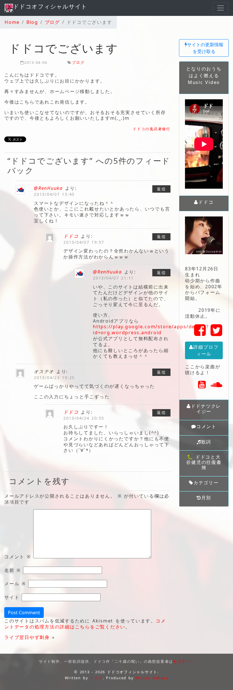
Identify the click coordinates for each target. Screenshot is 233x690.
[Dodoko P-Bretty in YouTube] (202, 386)
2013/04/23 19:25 (54, 377)
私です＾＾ (183, 661)
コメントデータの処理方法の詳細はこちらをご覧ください (85, 624)
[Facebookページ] (200, 333)
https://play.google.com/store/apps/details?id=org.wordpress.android (151, 329)
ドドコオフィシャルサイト (50, 6)
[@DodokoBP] (217, 333)
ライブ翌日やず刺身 (27, 637)
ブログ (78, 62)
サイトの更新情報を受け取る (205, 47)
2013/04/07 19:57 (83, 242)
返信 (161, 189)
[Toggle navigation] (220, 8)
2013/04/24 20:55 (83, 418)
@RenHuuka (48, 188)
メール (15, 584)
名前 (12, 570)
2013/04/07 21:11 (113, 278)
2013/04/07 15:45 (54, 194)
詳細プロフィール (206, 350)
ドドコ (70, 236)
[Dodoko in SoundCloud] (217, 386)
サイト (11, 597)
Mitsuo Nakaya (152, 677)
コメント (17, 557)
